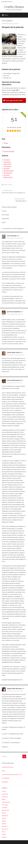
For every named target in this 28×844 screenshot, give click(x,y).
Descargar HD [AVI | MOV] (14, 100)
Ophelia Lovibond (8, 170)
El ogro (4, 211)
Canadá (5, 143)
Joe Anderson (7, 166)
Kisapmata (5, 218)
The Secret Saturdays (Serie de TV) (12, 774)
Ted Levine (6, 175)
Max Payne (5, 215)
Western (4, 837)
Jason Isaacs (7, 162)
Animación (5, 794)
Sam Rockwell (7, 173)
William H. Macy (8, 177)
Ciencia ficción (6, 802)
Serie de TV (5, 829)
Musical (4, 823)
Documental (5, 810)
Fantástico (5, 815)
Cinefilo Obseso (14, 7)
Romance (4, 826)
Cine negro (5, 805)
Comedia (4, 807)
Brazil (4, 222)
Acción (4, 791)
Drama (6, 184)
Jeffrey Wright (7, 164)
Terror (3, 832)
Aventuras (5, 797)
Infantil (4, 818)
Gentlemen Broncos (7, 767)
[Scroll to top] (25, 841)
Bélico (3, 799)
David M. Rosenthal (8, 151)
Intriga (3, 821)
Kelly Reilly (6, 168)
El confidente (5, 778)
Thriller (10, 184)
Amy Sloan (6, 160)
